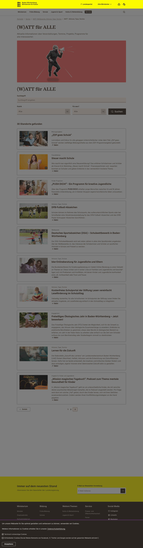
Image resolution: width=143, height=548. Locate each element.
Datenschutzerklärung (56, 529)
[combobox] (105, 4)
